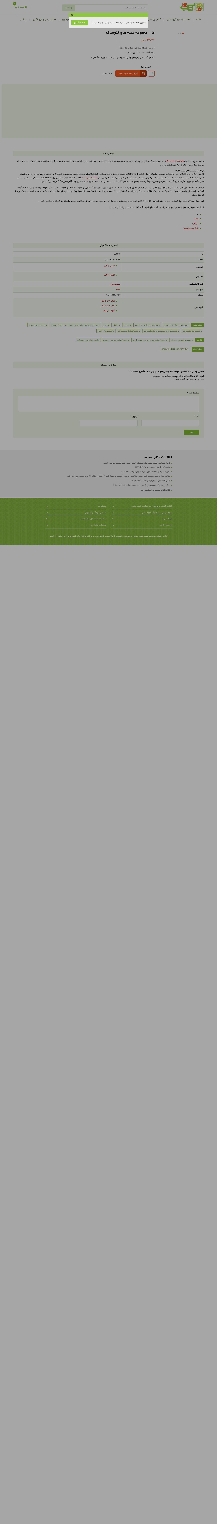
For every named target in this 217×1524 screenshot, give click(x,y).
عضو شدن (79, 22)
